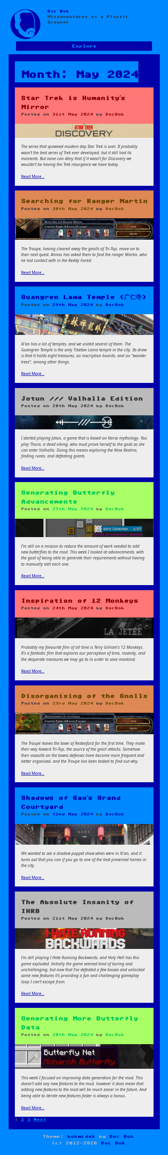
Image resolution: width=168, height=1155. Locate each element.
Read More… (33, 176)
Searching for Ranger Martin (84, 201)
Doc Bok (58, 11)
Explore (84, 46)
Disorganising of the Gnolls (84, 696)
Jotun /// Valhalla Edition (82, 398)
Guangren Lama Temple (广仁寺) (84, 297)
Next (40, 1119)
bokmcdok (81, 1136)
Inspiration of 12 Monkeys (79, 600)
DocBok (114, 114)
